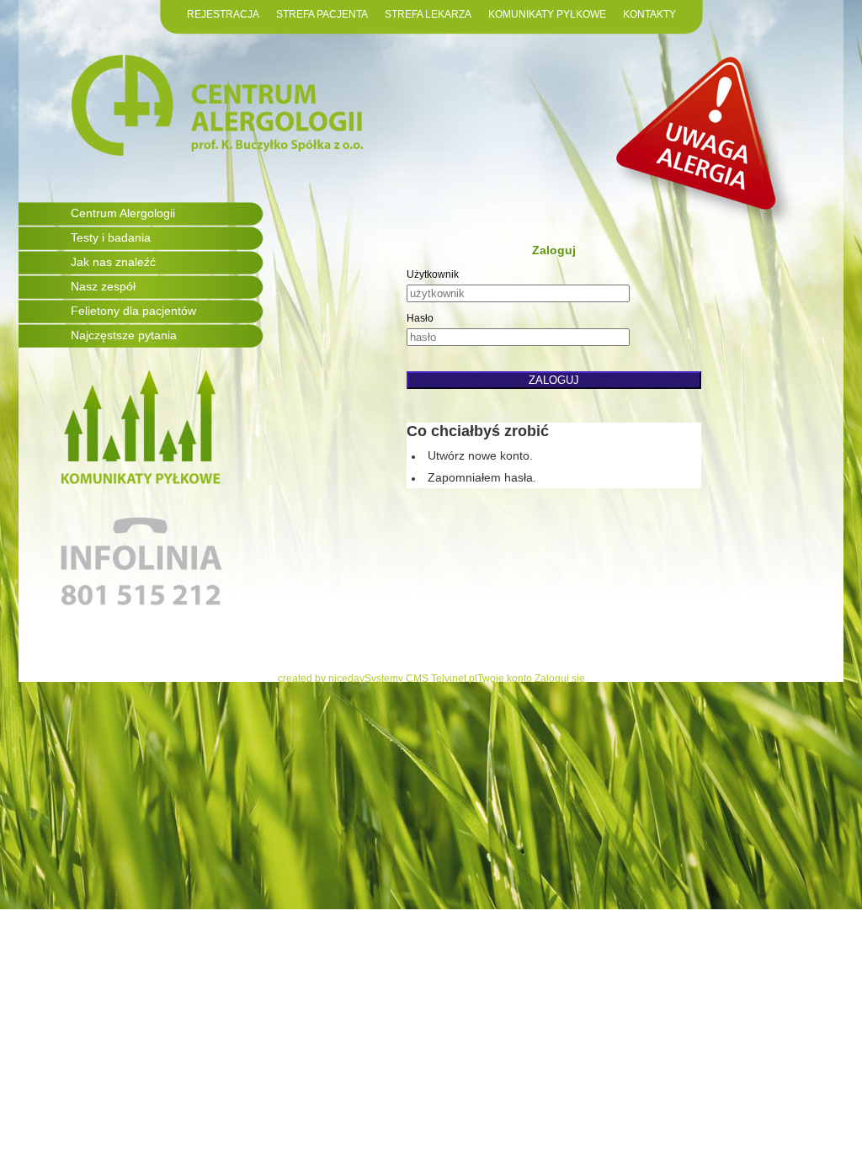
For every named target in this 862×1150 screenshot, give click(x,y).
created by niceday (321, 678)
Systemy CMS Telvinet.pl (420, 678)
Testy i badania (111, 237)
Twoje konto (504, 678)
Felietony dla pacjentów (133, 310)
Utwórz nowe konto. (480, 455)
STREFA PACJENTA (322, 14)
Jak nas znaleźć (113, 262)
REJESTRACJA (223, 14)
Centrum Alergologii (123, 213)
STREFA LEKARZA (428, 14)
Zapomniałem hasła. (482, 477)
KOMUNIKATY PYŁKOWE (547, 14)
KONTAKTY (649, 14)
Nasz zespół (103, 286)
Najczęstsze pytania (124, 335)
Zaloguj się (560, 678)
